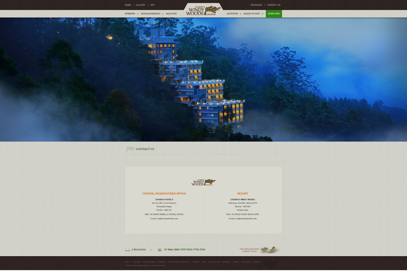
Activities (232, 14)
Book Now (274, 14)
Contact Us (273, 5)
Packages (256, 5)
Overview (130, 14)
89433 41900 (253, 214)
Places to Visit (252, 14)
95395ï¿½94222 (176, 214)
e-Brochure (139, 249)
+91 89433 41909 (239, 214)
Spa (152, 5)
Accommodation (150, 14)
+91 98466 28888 (157, 214)
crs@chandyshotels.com (167, 219)
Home (128, 5)
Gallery (140, 5)
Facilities (171, 14)
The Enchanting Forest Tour (179, 262)
